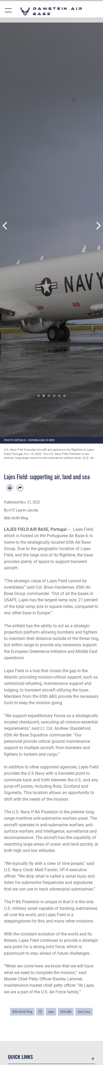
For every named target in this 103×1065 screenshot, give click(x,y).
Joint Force (84, 1011)
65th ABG (65, 1011)
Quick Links (20, 1057)
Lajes (51, 1011)
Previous (5, 225)
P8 (40, 1011)
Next (98, 225)
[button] (8, 11)
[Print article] (10, 488)
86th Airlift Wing (22, 1011)
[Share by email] (20, 488)
